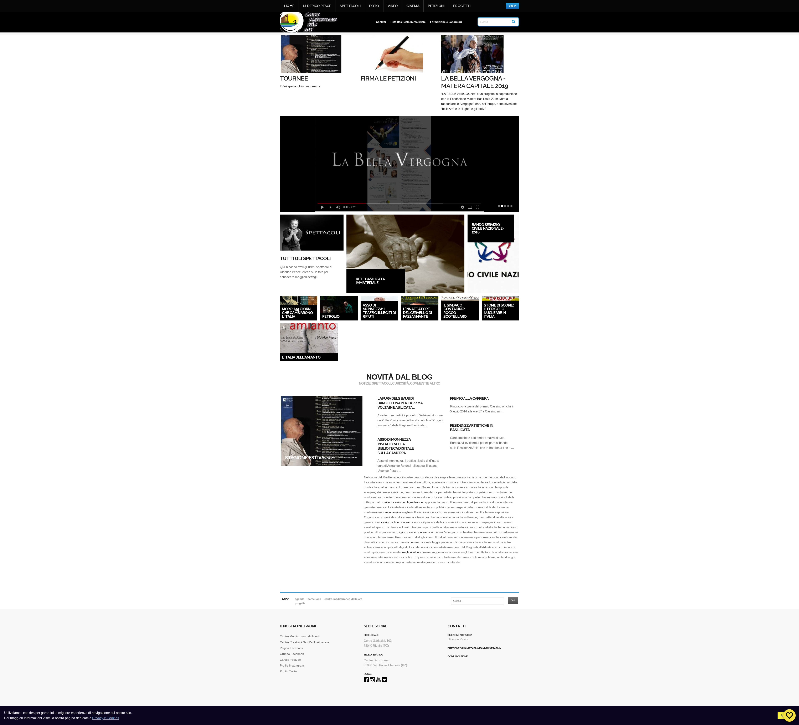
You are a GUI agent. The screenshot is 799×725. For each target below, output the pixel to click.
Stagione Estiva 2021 (310, 457)
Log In (512, 5)
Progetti (461, 6)
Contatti (381, 22)
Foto (374, 6)
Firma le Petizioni (388, 78)
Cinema (412, 6)
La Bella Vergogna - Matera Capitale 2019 (474, 82)
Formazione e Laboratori (446, 22)
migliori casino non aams (413, 532)
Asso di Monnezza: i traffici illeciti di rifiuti (379, 311)
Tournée (294, 78)
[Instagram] (372, 681)
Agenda (299, 599)
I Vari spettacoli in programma (303, 86)
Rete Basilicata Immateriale (408, 22)
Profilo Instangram (292, 665)
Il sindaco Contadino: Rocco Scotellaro (454, 311)
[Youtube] (378, 681)
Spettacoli (350, 6)
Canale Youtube (291, 659)
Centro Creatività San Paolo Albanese (304, 642)
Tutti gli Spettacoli (305, 258)
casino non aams (411, 542)
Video (393, 6)
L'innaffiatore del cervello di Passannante (417, 313)
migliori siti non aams (416, 552)
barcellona (314, 599)
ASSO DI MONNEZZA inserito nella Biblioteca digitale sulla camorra (395, 446)
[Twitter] (384, 681)
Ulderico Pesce (317, 6)
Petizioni (436, 6)
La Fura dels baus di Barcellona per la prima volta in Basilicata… (399, 403)
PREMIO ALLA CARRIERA (469, 398)
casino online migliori (397, 512)
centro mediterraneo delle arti (343, 599)
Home (289, 6)
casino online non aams (397, 522)
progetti (300, 603)
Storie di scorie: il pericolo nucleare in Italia (499, 311)
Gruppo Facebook (292, 653)
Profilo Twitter (289, 671)
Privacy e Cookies (105, 718)
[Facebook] (366, 681)
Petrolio (330, 316)
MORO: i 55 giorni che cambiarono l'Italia (297, 313)
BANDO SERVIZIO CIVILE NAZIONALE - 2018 (488, 228)
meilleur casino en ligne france (402, 502)
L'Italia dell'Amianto (301, 357)
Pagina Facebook (291, 648)
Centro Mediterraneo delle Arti (299, 636)
